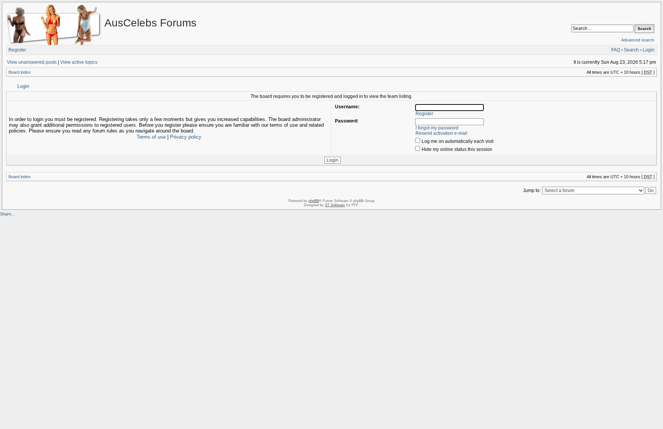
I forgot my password (437, 128)
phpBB (313, 201)
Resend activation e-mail (441, 133)
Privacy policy (185, 137)
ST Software (335, 205)
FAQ (615, 50)
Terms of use (151, 137)
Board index (19, 72)
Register (17, 50)
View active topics (78, 62)
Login (649, 50)
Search (631, 50)
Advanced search (637, 40)
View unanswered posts (32, 62)
